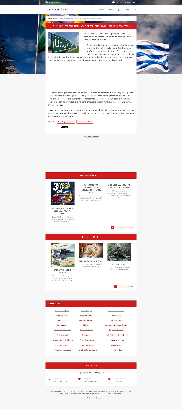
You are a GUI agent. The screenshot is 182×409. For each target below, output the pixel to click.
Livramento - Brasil (62, 311)
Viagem (110, 10)
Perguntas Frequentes (63, 350)
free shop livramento (66, 122)
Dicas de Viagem (117, 320)
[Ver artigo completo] (63, 205)
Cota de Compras (87, 340)
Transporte (86, 335)
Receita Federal (116, 345)
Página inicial (52, 19)
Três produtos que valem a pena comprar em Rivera (62, 211)
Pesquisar (47, 2)
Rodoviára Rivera (86, 330)
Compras (127, 10)
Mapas (85, 325)
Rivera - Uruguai (86, 311)
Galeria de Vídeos (86, 316)
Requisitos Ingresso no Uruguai (116, 325)
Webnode (97, 398)
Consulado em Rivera (63, 340)
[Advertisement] (91, 77)
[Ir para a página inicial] (57, 11)
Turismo (60, 320)
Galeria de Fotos (62, 316)
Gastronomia (116, 316)
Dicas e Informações (61, 345)
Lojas (118, 10)
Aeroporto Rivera (85, 320)
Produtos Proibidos (87, 345)
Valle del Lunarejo (119, 264)
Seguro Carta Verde (116, 330)
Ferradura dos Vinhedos (91, 261)
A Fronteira (100, 10)
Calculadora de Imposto (117, 335)
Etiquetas (52, 122)
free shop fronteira (85, 122)
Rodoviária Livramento (62, 330)
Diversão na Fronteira (116, 311)
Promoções (117, 350)
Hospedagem (61, 325)
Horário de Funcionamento (88, 350)
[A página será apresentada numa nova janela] (63, 42)
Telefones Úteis (63, 335)
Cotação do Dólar (117, 340)
